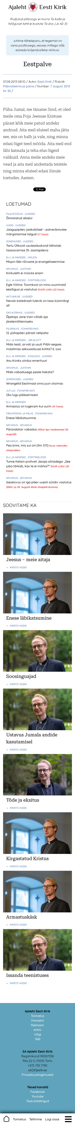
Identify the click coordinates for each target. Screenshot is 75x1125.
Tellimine (35, 1119)
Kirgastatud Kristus (27, 858)
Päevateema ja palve (18, 86)
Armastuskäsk (21, 917)
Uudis (10, 225)
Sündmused (14, 241)
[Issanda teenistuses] (37, 969)
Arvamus (12, 268)
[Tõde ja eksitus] (37, 794)
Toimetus (37, 1016)
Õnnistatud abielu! (19, 218)
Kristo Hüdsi (18, 567)
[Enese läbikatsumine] (37, 612)
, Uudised (29, 213)
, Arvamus (25, 425)
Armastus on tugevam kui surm (29, 406)
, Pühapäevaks (29, 328)
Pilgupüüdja (14, 213)
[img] (68, 1119)
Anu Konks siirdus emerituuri (26, 360)
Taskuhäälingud (37, 1101)
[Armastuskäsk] (37, 911)
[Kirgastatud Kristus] (37, 853)
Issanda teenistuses (27, 975)
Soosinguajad (21, 676)
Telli (37, 1039)
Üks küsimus (14, 312)
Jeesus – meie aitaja (28, 559)
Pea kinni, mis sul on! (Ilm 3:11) (27, 445)
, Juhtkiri (25, 268)
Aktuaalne (13, 296)
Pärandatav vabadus (22, 429)
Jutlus (11, 390)
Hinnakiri (37, 1020)
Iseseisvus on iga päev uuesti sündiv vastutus (39, 482)
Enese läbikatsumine (21, 418)
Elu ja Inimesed (16, 257)
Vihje (37, 1034)
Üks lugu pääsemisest (22, 395)
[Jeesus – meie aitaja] (37, 554)
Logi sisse (52, 1119)
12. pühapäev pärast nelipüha (27, 333)
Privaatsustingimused (37, 1075)
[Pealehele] (33, 11)
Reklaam (37, 1025)
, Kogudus (34, 356)
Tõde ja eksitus (22, 800)
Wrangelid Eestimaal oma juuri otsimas (34, 383)
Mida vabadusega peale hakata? (30, 372)
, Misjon (32, 257)
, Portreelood (36, 280)
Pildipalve (13, 328)
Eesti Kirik (53, 6)
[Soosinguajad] (37, 670)
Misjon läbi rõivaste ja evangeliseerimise (35, 262)
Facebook (37, 1092)
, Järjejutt (34, 340)
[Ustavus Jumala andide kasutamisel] (37, 729)
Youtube (37, 1096)
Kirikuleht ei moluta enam (24, 273)
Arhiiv (37, 1030)
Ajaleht (17, 6)
